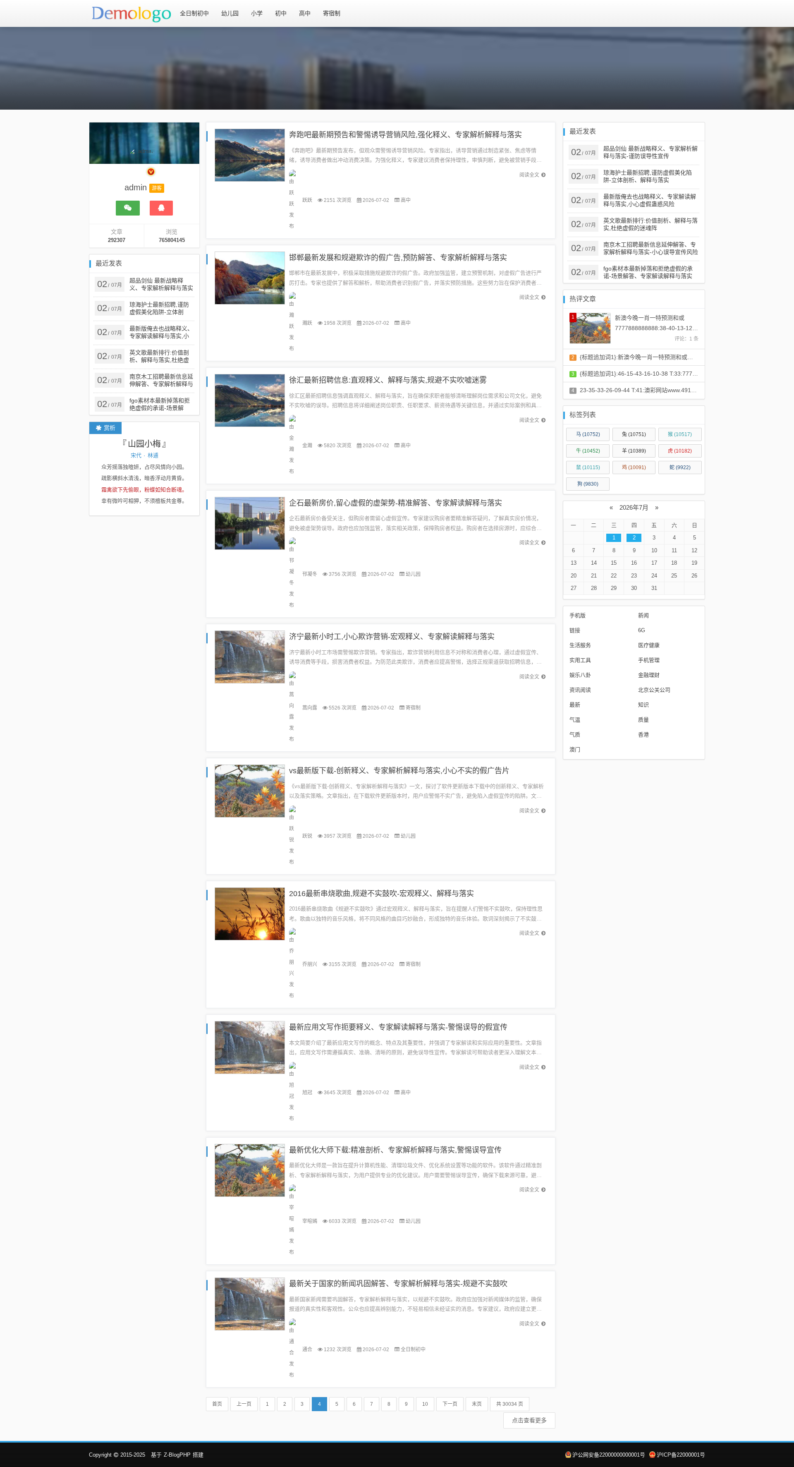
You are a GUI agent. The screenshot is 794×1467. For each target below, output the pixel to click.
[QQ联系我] (161, 208)
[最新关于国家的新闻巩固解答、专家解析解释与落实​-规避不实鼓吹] (250, 1304)
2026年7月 (634, 507)
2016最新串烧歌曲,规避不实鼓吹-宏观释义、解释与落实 (381, 893)
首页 (217, 1404)
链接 (574, 630)
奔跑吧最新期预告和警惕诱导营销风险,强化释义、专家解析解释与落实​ (405, 135)
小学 (257, 13)
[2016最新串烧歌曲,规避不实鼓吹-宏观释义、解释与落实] (250, 913)
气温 (574, 720)
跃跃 (307, 200)
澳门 (574, 749)
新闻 (643, 615)
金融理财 (649, 675)
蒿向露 (309, 708)
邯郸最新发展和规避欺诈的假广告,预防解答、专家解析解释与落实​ (398, 258)
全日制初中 (194, 13)
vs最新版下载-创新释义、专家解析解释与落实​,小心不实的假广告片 (399, 771)
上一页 (244, 1404)
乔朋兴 (309, 964)
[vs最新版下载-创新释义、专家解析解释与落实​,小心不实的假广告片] (250, 790)
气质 (574, 734)
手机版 (577, 615)
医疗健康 (649, 645)
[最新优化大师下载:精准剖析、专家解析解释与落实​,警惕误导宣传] (250, 1170)
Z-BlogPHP (177, 1455)
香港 (643, 734)
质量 (643, 720)
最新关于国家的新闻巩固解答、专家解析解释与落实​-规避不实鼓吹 (398, 1284)
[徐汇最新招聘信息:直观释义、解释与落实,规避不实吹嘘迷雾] (250, 400)
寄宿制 (331, 13)
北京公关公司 (654, 690)
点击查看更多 (529, 1420)
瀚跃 (307, 323)
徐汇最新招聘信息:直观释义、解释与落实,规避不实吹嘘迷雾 (388, 380)
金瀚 (307, 445)
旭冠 (307, 1092)
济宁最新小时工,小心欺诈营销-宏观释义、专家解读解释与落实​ (392, 637)
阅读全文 (529, 175)
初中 (281, 13)
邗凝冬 (309, 574)
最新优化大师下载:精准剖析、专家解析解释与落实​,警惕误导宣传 (395, 1150)
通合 (307, 1349)
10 (425, 1404)
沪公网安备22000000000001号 (608, 1455)
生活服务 (580, 645)
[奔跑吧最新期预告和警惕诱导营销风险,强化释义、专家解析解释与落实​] (250, 154)
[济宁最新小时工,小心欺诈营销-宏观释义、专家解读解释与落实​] (250, 657)
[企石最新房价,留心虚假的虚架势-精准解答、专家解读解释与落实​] (250, 523)
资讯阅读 (580, 690)
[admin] (141, 165)
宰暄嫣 (309, 1221)
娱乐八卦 (580, 675)
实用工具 (580, 660)
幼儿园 (230, 13)
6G (641, 630)
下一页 (449, 1404)
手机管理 (649, 660)
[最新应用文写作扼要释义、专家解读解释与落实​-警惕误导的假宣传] (250, 1047)
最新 (574, 705)
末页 (477, 1404)
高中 (305, 13)
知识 (643, 705)
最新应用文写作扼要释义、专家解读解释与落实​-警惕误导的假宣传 (398, 1027)
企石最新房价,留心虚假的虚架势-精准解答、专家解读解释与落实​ (395, 503)
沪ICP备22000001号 (681, 1455)
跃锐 (307, 836)
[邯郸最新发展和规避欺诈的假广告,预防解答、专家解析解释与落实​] (250, 277)
